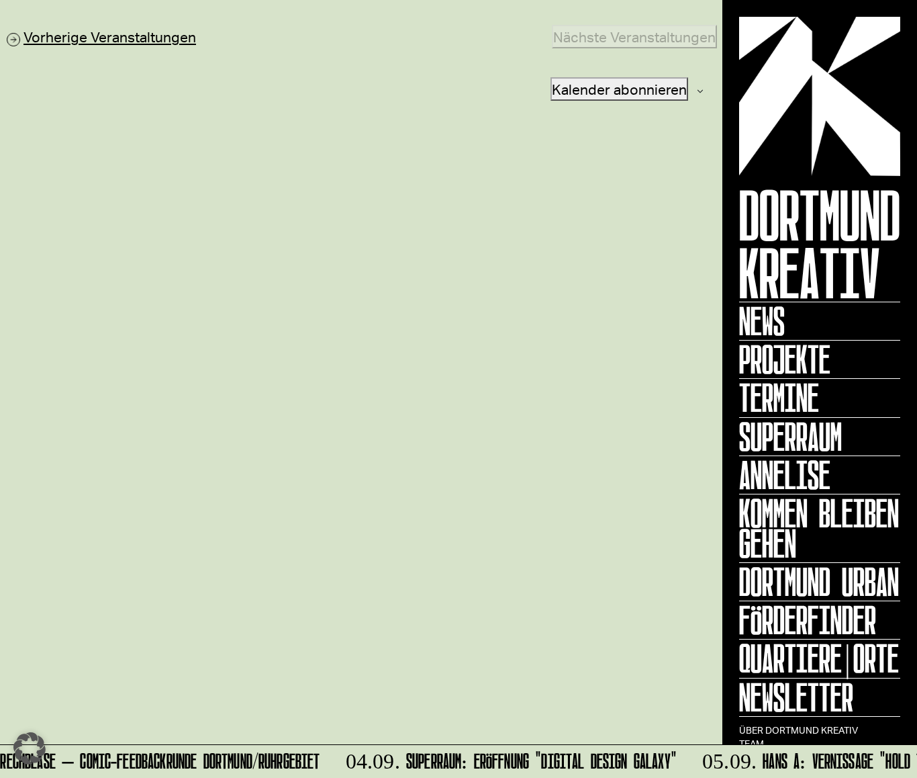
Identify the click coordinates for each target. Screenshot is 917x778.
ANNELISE (784, 475)
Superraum (790, 437)
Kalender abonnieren (619, 89)
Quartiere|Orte (819, 658)
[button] (29, 748)
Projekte (784, 359)
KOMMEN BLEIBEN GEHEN (819, 528)
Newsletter (796, 697)
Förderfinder (807, 620)
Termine (779, 398)
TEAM (751, 743)
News (762, 321)
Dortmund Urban (819, 582)
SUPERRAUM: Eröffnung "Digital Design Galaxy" (506, 759)
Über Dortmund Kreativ (798, 730)
